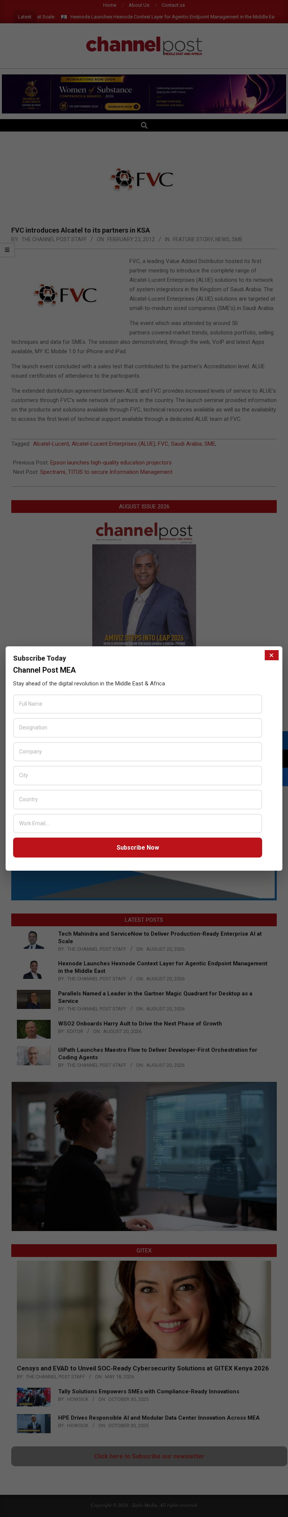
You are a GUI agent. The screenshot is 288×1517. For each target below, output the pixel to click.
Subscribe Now (138, 847)
